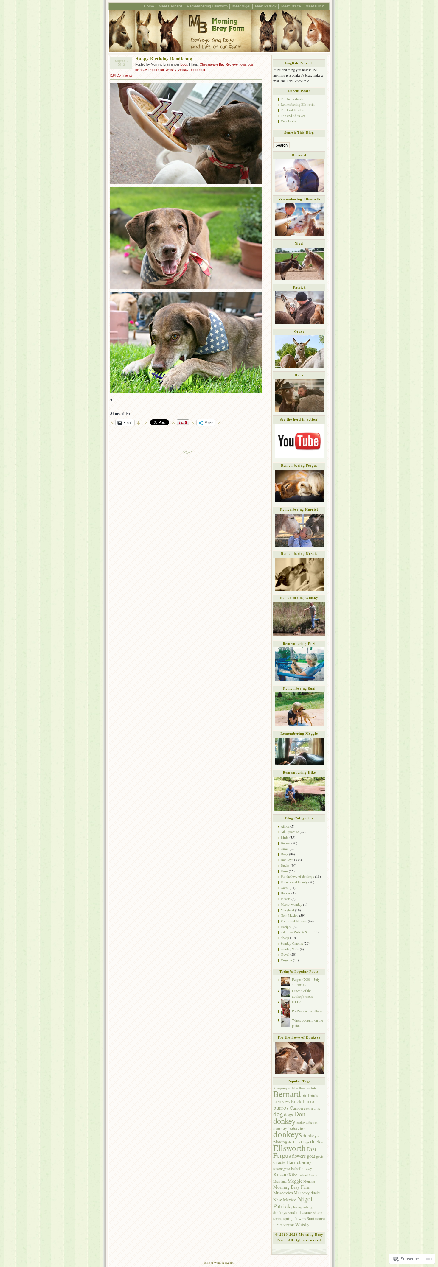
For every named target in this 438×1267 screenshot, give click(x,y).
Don (299, 1113)
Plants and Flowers (294, 921)
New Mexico (289, 915)
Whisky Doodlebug (191, 69)
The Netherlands (292, 99)
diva (317, 1108)
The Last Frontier (293, 110)
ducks (316, 1141)
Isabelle (297, 1168)
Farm (284, 871)
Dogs (184, 64)
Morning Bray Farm (291, 1187)
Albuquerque (290, 831)
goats (320, 1156)
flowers (299, 1155)
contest (308, 1108)
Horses (286, 893)
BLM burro (281, 1101)
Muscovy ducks (307, 1193)
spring (277, 1218)
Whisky (171, 69)
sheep (317, 1212)
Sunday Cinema (292, 943)
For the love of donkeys (297, 876)
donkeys (287, 1134)
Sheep (285, 938)
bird (305, 1095)
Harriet (293, 1162)
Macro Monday (291, 904)
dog (243, 64)
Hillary (306, 1162)
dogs (288, 1114)
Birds (284, 837)
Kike (292, 1175)
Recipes (286, 926)
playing (296, 1207)
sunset (277, 1224)
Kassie (280, 1174)
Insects (286, 898)
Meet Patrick (266, 6)
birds (314, 1095)
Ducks (285, 865)
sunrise (320, 1218)
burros (281, 1107)
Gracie (279, 1162)
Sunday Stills (290, 949)
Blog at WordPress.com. (219, 1262)
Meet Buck (315, 6)
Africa (285, 826)
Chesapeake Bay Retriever (219, 64)
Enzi (311, 1148)
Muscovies (283, 1193)
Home (149, 6)
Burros (286, 843)
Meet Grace (291, 6)
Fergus (282, 1155)
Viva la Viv (288, 121)
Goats (285, 887)
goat (311, 1156)
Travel (285, 954)
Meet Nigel (241, 6)
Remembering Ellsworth (207, 6)
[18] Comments (121, 75)
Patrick (282, 1206)
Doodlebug (156, 69)
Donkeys (287, 859)
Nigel (305, 1199)
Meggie (295, 1181)
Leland (303, 1175)
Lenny (313, 1175)
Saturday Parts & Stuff (296, 932)
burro (308, 1101)
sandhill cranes (300, 1212)
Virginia (286, 960)
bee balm (311, 1088)
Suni (310, 1218)
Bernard (287, 1093)
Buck (296, 1101)
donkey (284, 1120)
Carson (296, 1108)
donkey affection (306, 1122)
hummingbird (281, 1169)
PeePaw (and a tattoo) (307, 1011)
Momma (309, 1181)
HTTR (296, 1002)
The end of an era (293, 115)
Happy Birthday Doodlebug (163, 58)
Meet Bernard (170, 6)
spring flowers (294, 1218)
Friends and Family (294, 882)
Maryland (287, 910)
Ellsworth (289, 1147)
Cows (285, 848)
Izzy (308, 1168)
